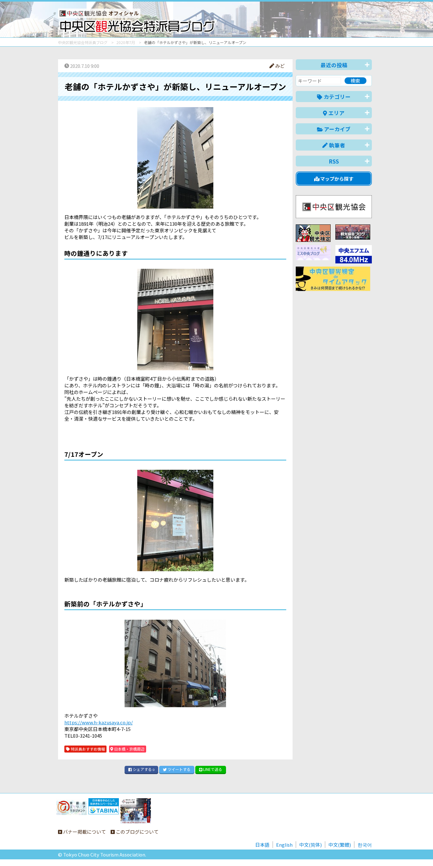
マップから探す (336, 178)
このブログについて (136, 831)
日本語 (262, 844)
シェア (143, 769)
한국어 (365, 844)
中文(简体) (310, 844)
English (284, 844)
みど (279, 65)
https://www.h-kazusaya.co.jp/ (98, 722)
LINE (212, 769)
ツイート (179, 769)
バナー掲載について (84, 831)
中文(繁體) (339, 844)
